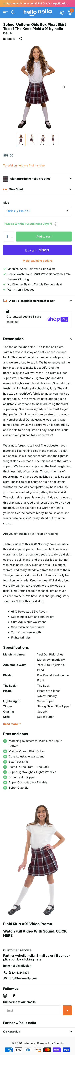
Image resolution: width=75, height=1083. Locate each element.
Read (10, 724)
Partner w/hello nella (19, 1023)
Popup (55, 223)
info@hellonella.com (23, 978)
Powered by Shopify (50, 1043)
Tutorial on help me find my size (24, 165)
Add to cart (43, 236)
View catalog (5, 12)
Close (37, 1032)
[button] (64, 87)
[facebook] (14, 995)
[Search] (13, 12)
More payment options (37, 260)
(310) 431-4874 (19, 972)
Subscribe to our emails (19, 1002)
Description (13, 339)
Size (6, 202)
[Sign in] (62, 12)
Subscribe (67, 1010)
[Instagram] (5, 996)
